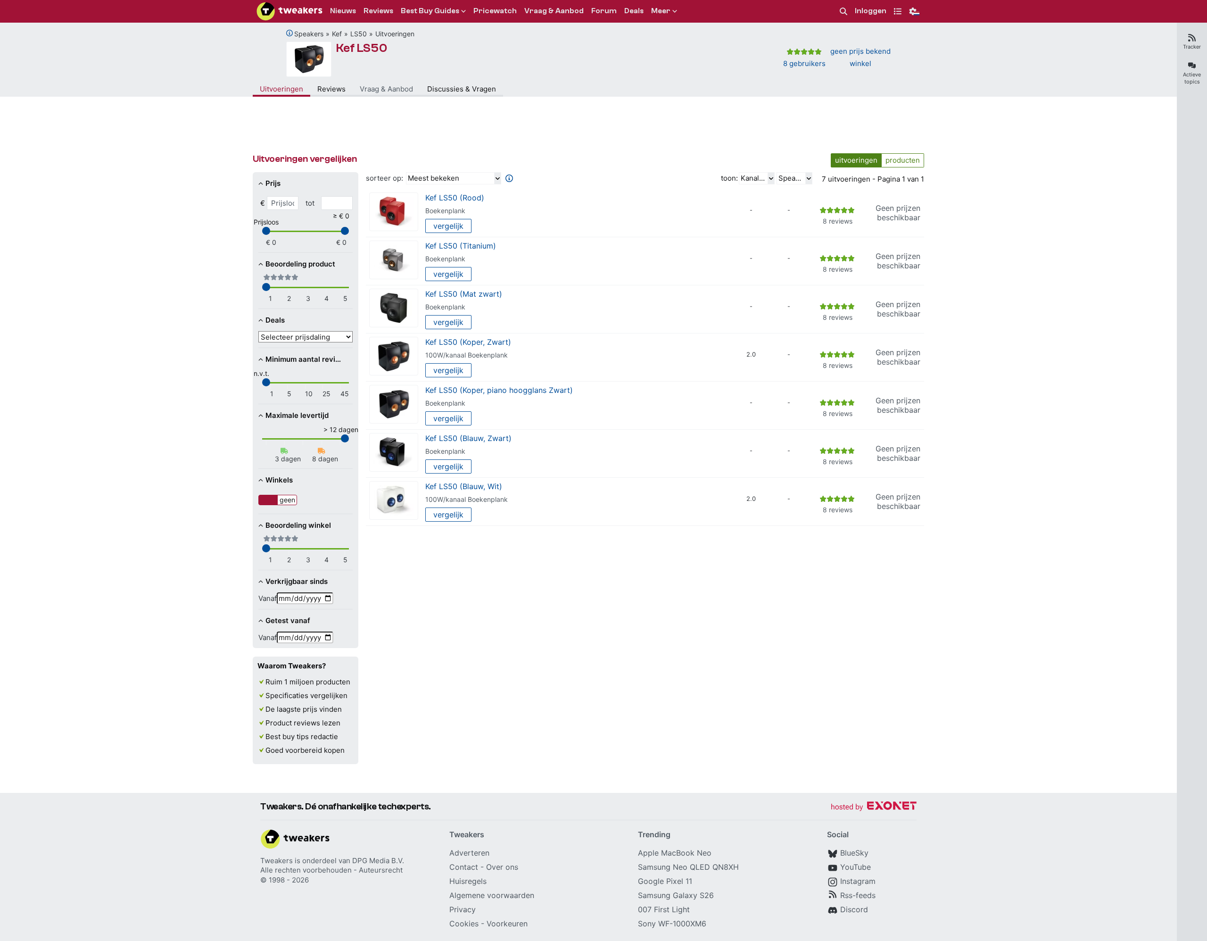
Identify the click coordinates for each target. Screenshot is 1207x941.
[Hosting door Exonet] (874, 807)
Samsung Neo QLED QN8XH (688, 867)
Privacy (462, 909)
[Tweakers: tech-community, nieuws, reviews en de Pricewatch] (289, 11)
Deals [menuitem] (634, 11)
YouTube (855, 867)
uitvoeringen (856, 160)
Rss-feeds (858, 895)
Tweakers (276, 860)
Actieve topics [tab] (1192, 78)
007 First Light (664, 909)
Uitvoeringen (394, 34)
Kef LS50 (362, 48)
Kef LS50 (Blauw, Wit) (463, 486)
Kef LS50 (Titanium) (460, 245)
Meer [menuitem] (660, 11)
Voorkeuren (507, 923)
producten (902, 160)
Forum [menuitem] (604, 11)
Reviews (331, 88)
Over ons (502, 867)
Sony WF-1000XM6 (672, 923)
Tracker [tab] (1192, 46)
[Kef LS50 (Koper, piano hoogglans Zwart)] (394, 404)
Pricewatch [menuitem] (495, 11)
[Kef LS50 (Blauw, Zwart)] (394, 452)
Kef (337, 34)
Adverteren (469, 853)
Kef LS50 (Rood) (454, 197)
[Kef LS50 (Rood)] (394, 212)
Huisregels (468, 881)
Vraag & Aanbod (386, 88)
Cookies (464, 923)
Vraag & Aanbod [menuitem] (554, 11)
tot (310, 203)
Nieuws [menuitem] (343, 11)
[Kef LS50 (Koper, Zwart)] (394, 356)
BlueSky (854, 853)
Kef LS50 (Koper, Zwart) (468, 342)
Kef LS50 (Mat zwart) (463, 294)
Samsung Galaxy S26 (676, 895)
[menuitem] (843, 11)
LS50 (358, 34)
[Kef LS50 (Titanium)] (394, 260)
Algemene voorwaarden (491, 895)
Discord (854, 909)
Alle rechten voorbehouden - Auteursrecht (331, 870)
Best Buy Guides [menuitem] (430, 11)
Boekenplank (445, 211)
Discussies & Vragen (461, 88)
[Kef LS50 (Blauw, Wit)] (394, 501)
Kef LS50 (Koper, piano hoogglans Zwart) (499, 390)
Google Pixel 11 (665, 881)
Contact (463, 867)
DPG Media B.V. (378, 860)
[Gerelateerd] (289, 33)
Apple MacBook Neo (674, 853)
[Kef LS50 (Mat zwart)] (394, 308)
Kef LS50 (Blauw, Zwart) (468, 438)
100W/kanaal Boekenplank (466, 355)
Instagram (858, 881)
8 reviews (837, 221)
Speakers (308, 34)
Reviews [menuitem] (378, 11)
